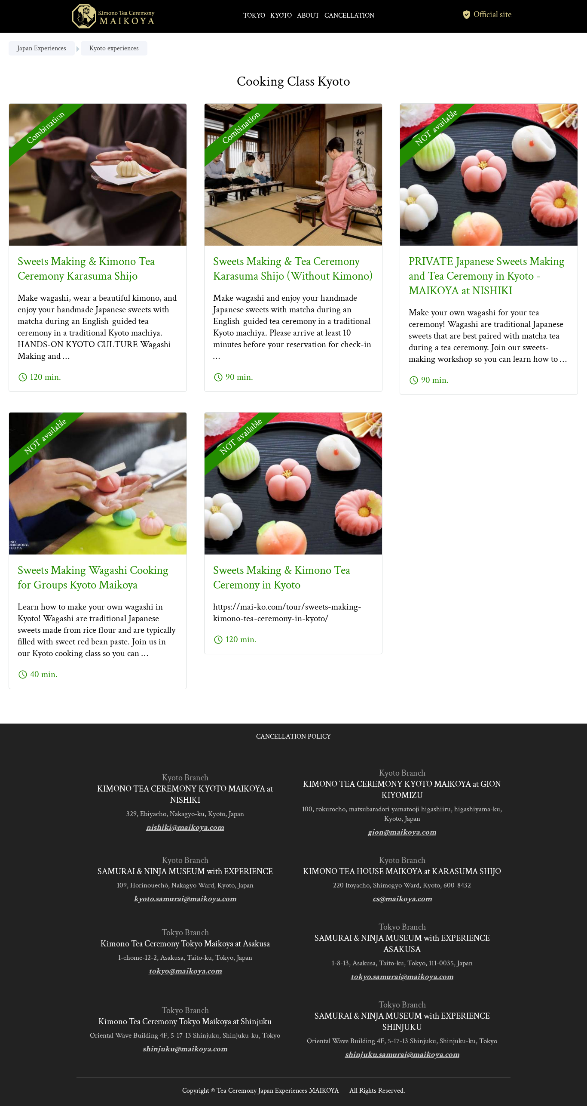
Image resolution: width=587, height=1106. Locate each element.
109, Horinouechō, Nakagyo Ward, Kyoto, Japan (185, 885)
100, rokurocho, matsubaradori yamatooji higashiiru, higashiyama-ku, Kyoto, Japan (402, 813)
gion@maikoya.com (402, 832)
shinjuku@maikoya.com (185, 1049)
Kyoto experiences (114, 48)
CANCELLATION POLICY (293, 736)
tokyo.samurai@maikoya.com (402, 976)
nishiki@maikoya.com (185, 827)
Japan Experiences (41, 48)
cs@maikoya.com (402, 898)
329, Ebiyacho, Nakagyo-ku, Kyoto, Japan (185, 814)
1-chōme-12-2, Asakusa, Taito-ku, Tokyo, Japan (185, 957)
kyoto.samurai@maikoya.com (185, 898)
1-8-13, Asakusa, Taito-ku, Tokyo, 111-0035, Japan (402, 963)
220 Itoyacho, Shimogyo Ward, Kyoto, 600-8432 (402, 885)
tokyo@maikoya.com (185, 971)
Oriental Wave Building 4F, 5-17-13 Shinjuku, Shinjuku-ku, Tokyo (185, 1035)
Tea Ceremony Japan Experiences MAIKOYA (278, 1090)
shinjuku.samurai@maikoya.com (402, 1054)
